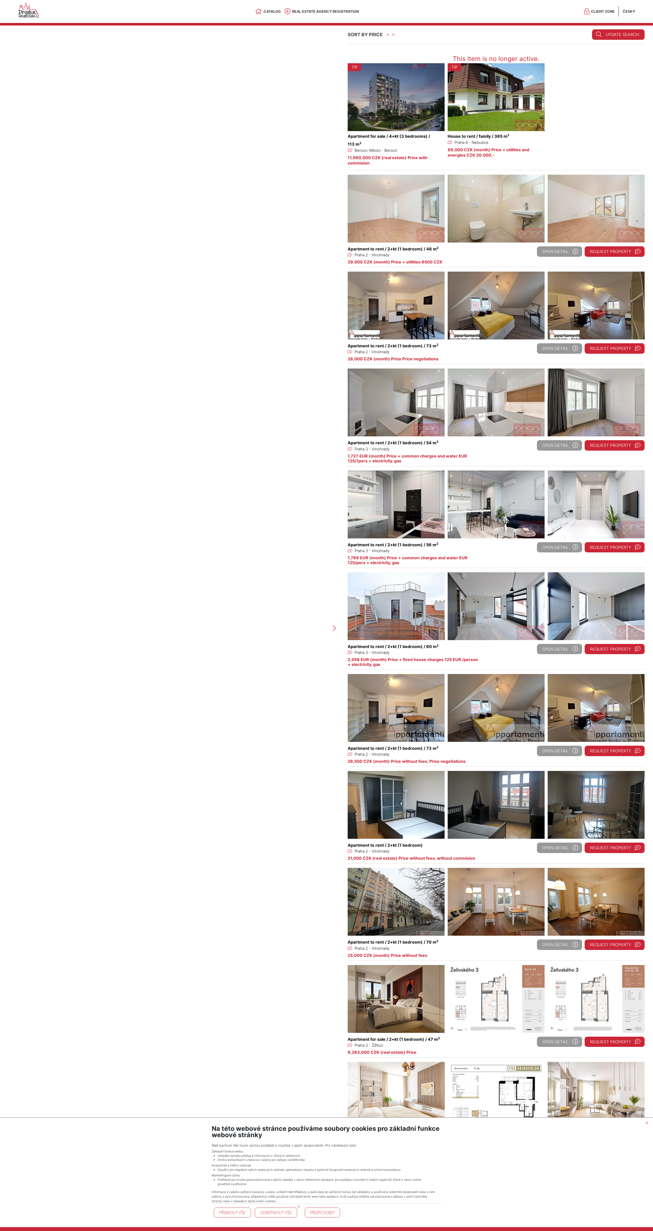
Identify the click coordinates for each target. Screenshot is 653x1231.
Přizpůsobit (322, 1212)
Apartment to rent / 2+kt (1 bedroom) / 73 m (393, 345)
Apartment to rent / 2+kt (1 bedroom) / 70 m (393, 942)
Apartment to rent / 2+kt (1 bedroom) (385, 845)
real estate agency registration (325, 11)
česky (629, 11)
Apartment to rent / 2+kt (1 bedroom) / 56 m (393, 544)
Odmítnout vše (276, 1212)
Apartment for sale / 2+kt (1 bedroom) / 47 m (394, 1039)
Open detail (555, 251)
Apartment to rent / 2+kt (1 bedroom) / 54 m (393, 442)
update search (622, 34)
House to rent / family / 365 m (478, 136)
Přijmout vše (232, 1212)
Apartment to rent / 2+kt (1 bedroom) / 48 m (393, 248)
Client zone (603, 11)
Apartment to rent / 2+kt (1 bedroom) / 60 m (393, 646)
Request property (610, 251)
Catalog (272, 11)
